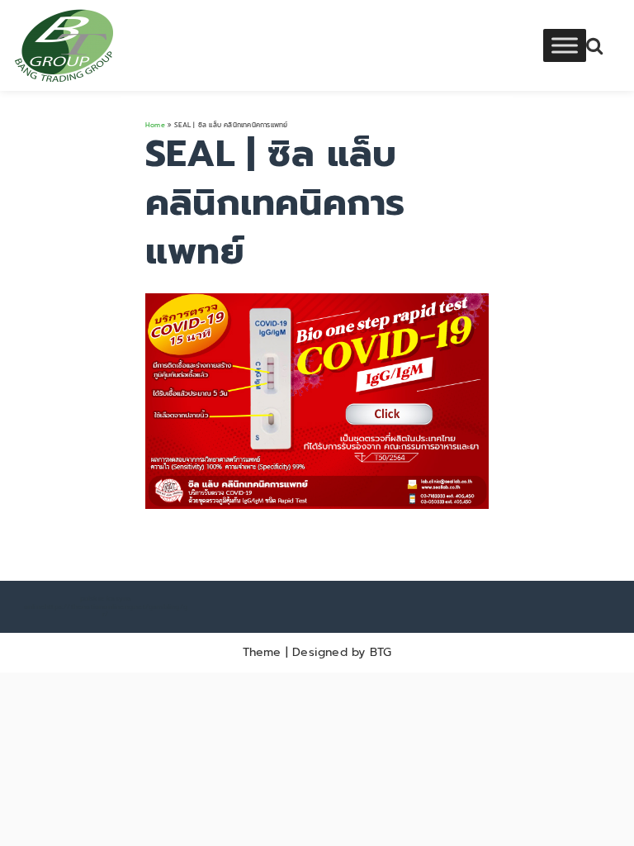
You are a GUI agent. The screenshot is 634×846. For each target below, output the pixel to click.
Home (155, 125)
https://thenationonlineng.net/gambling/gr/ (116, 610)
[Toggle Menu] (564, 45)
